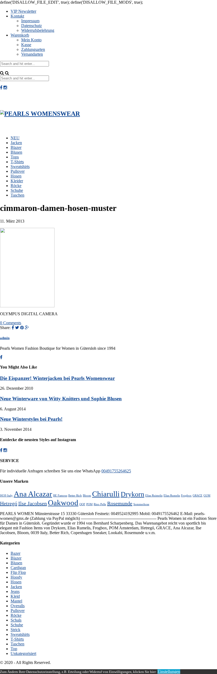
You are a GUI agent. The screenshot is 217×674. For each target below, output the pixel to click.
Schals (16, 620)
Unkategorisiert (23, 653)
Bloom (87, 495)
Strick (15, 629)
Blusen (16, 152)
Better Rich (75, 495)
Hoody (16, 577)
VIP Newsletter (23, 11)
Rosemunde (119, 503)
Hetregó (8, 503)
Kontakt (17, 16)
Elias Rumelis (172, 495)
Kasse (26, 44)
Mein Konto (31, 40)
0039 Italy (6, 495)
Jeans (15, 591)
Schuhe (17, 190)
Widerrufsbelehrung (37, 30)
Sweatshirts (20, 166)
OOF (82, 504)
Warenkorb (20, 35)
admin (5, 338)
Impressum (30, 21)
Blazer (16, 147)
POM (89, 504)
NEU (15, 138)
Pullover (18, 171)
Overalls (18, 606)
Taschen (17, 195)
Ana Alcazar (33, 494)
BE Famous (60, 495)
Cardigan (18, 567)
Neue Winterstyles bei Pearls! (31, 419)
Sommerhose (141, 504)
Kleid (15, 596)
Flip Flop (18, 572)
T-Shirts (17, 161)
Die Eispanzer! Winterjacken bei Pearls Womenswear (57, 378)
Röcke (16, 185)
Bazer (15, 553)
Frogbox (186, 495)
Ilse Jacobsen (32, 503)
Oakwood (63, 502)
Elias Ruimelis (153, 495)
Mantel (16, 601)
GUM (207, 495)
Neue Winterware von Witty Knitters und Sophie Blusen (61, 398)
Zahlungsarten (33, 49)
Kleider (17, 181)
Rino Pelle (100, 504)
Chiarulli (106, 494)
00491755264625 (116, 471)
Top (14, 648)
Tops (15, 157)
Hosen (16, 176)
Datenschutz (31, 25)
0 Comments (10, 323)
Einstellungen (168, 671)
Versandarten (32, 54)
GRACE (197, 495)
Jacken (16, 142)
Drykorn (132, 494)
